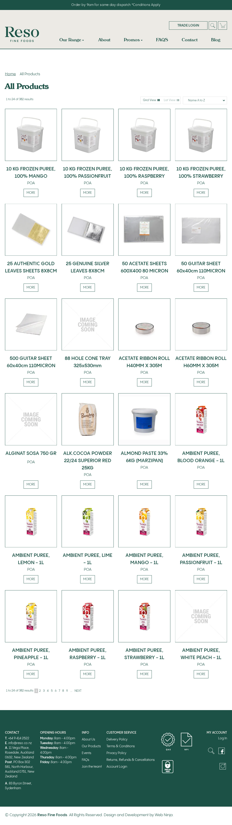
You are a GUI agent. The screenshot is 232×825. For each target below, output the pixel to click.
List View (170, 100)
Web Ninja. (164, 815)
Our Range (70, 39)
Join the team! (92, 766)
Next (78, 690)
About (104, 39)
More (31, 192)
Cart (222, 25)
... (71, 690)
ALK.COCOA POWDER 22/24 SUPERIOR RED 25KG (87, 461)
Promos (132, 39)
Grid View (149, 100)
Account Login (116, 766)
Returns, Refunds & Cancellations (130, 760)
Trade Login (188, 25)
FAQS (162, 39)
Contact (190, 39)
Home (10, 74)
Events (86, 753)
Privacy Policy (116, 753)
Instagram (222, 766)
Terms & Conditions (120, 746)
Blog (215, 39)
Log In (222, 738)
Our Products (91, 746)
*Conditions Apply (146, 5)
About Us (88, 739)
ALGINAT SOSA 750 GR (30, 453)
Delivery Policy (117, 739)
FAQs (85, 760)
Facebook (221, 750)
